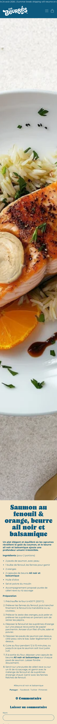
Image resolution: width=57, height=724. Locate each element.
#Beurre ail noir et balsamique (28, 685)
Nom (5, 713)
